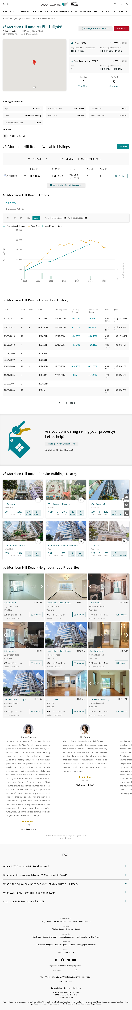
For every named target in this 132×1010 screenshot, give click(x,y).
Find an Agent (58, 929)
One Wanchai (96, 651)
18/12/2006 (9, 366)
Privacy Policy (56, 988)
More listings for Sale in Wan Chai (67, 185)
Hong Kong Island (17, 18)
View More (83, 86)
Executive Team (50, 937)
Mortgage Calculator (86, 944)
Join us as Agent (73, 929)
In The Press (94, 937)
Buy (43, 921)
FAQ (60, 952)
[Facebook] (62, 960)
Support (66, 949)
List (69, 921)
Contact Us (69, 952)
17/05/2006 (9, 390)
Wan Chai (31, 18)
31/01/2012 (9, 327)
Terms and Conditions (72, 988)
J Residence (10, 602)
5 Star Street (53, 699)
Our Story (36, 937)
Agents (66, 926)
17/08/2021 (9, 318)
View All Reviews (66, 838)
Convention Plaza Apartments (59, 602)
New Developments (82, 921)
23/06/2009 (9, 353)
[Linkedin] (68, 960)
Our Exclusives (59, 921)
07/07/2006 (9, 383)
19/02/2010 (9, 345)
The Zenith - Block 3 (99, 699)
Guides (72, 944)
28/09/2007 (9, 360)
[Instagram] (57, 960)
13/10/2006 (9, 375)
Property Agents (66, 937)
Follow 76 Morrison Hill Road (96, 28)
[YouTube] (74, 960)
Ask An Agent (61, 944)
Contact (122, 28)
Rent (49, 921)
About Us (66, 934)
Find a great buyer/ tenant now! (61, 443)
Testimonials (81, 937)
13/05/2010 (9, 336)
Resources (66, 942)
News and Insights (44, 944)
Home (5, 18)
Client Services (66, 918)
